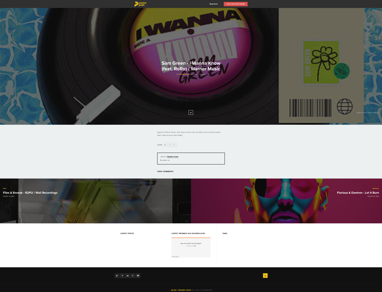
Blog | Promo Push (181, 290)
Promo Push (184, 74)
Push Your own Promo (235, 4)
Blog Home (214, 4)
